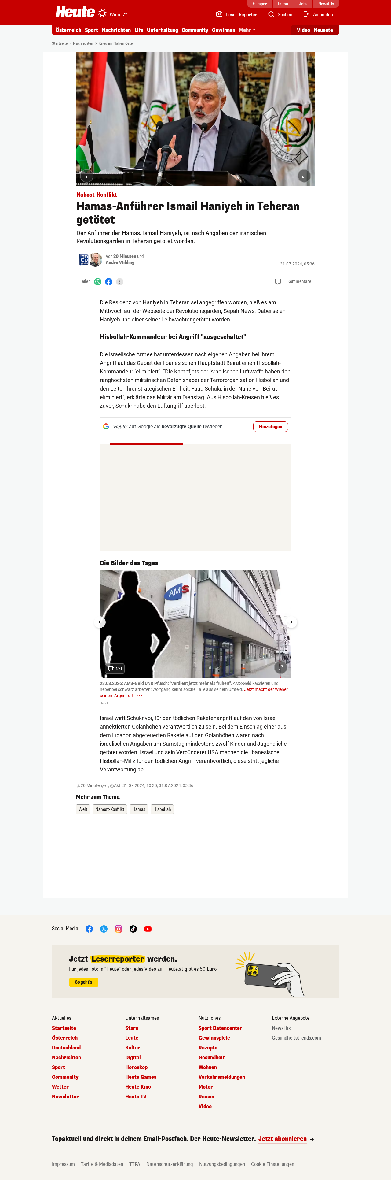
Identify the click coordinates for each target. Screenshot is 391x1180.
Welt (83, 809)
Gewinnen (223, 30)
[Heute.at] (75, 11)
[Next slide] (291, 622)
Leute (131, 1038)
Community (195, 30)
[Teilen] (119, 281)
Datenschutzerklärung (169, 1164)
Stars (131, 1028)
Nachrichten (83, 43)
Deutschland (66, 1048)
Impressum (63, 1164)
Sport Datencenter (220, 1028)
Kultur (132, 1048)
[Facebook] (108, 281)
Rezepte (208, 1048)
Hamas (138, 809)
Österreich (68, 30)
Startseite (60, 43)
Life (138, 30)
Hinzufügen (270, 427)
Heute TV (136, 1097)
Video (303, 30)
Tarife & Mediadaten (102, 1164)
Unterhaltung (162, 30)
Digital (133, 1058)
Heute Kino (138, 1087)
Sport (91, 30)
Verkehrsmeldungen (222, 1077)
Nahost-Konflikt (109, 809)
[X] (104, 929)
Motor (206, 1087)
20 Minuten (124, 256)
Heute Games (140, 1077)
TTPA (134, 1164)
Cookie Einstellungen (272, 1164)
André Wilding (120, 262)
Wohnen (208, 1067)
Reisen (206, 1097)
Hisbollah (162, 809)
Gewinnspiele (214, 1038)
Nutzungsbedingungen (222, 1164)
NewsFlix (281, 1028)
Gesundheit (212, 1058)
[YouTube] (148, 929)
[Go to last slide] (100, 622)
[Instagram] (118, 929)
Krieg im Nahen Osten (117, 43)
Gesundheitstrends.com (296, 1038)
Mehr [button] (245, 30)
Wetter (60, 1087)
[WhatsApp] (97, 281)
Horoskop (136, 1067)
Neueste (323, 30)
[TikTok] (133, 929)
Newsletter (65, 1097)
